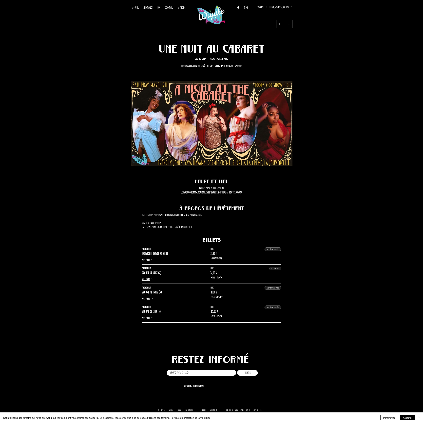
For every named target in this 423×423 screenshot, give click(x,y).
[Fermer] (419, 417)
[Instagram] (246, 7)
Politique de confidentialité (200, 410)
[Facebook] (238, 7)
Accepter (407, 417)
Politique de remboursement (233, 410)
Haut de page (258, 410)
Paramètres (389, 417)
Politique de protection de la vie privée (191, 417)
